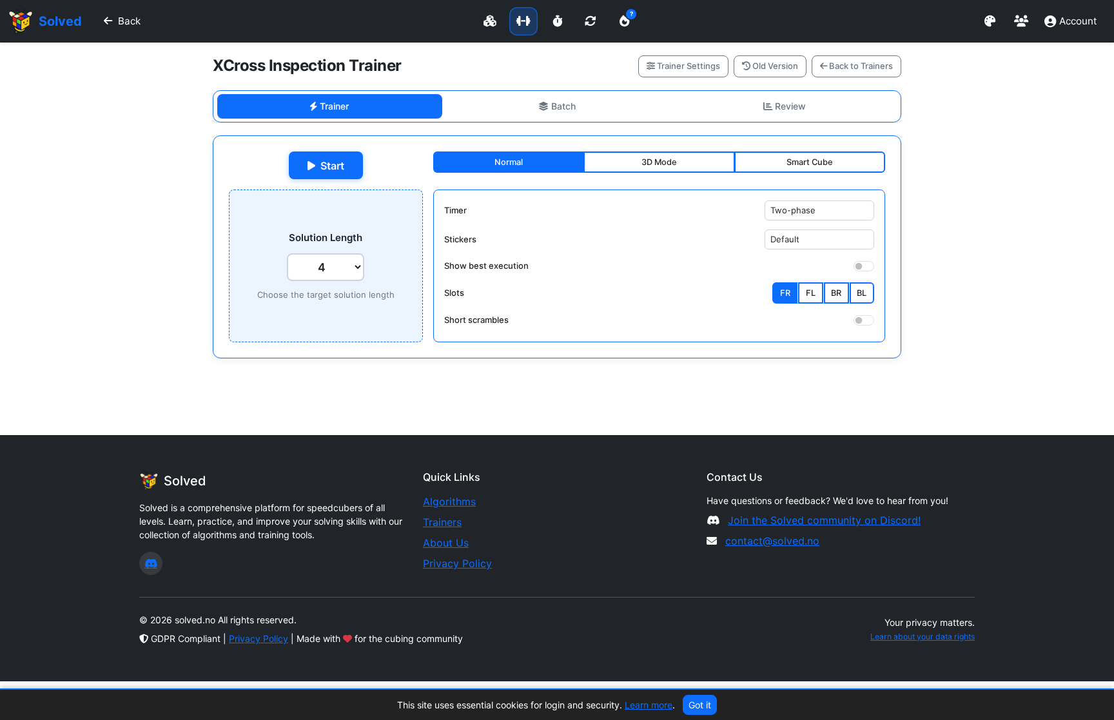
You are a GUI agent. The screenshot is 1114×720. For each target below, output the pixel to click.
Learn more (648, 704)
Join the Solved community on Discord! (824, 520)
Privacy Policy (457, 563)
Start (332, 165)
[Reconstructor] (590, 21)
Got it (700, 704)
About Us (446, 542)
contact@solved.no (772, 540)
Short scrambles (476, 320)
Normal (508, 162)
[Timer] (557, 21)
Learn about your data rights (922, 636)
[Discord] (150, 563)
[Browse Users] (1021, 21)
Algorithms (449, 501)
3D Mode (659, 162)
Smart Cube (810, 162)
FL (811, 293)
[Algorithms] (490, 21)
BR (836, 293)
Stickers (460, 239)
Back (129, 21)
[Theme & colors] (990, 21)
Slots (454, 292)
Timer (455, 210)
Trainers (442, 522)
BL (861, 293)
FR (785, 293)
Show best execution (486, 265)
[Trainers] (523, 21)
